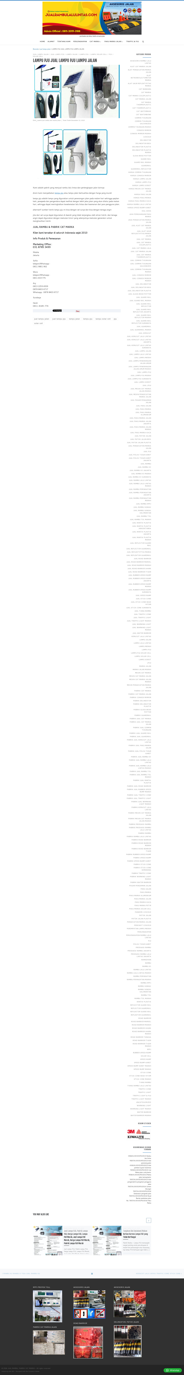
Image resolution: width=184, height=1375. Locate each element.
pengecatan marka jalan (139, 922)
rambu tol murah (142, 998)
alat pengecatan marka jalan (139, 71)
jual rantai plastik (141, 523)
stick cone (145, 1072)
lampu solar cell (142, 656)
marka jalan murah (142, 669)
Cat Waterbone (143, 114)
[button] (173, 1370)
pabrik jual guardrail (140, 736)
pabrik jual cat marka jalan (140, 723)
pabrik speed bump (142, 858)
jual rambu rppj (143, 504)
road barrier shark (141, 1028)
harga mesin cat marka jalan (140, 190)
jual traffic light (142, 617)
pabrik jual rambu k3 (141, 757)
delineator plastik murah (141, 151)
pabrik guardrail (142, 715)
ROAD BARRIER (144, 1018)
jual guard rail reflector (143, 305)
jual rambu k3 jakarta (140, 470)
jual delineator (143, 284)
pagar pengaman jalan (140, 885)
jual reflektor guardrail (138, 555)
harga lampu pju (143, 182)
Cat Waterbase (143, 111)
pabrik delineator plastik (142, 705)
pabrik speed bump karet (139, 861)
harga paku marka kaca (139, 201)
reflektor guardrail (141, 1015)
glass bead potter (142, 156)
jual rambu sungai (142, 507)
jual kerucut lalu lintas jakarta (139, 341)
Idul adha (146, 211)
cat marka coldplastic (140, 96)
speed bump (145, 1059)
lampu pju (59, 193)
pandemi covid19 (143, 912)
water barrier (144, 1112)
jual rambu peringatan (140, 489)
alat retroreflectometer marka (141, 77)
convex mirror (144, 130)
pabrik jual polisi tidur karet (139, 752)
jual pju (147, 451)
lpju (149, 663)
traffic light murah (141, 1099)
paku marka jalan (142, 899)
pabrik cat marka (142, 691)
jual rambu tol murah (140, 519)
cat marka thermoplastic (144, 103)
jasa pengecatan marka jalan (139, 221)
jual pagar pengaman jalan (141, 401)
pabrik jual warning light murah (141, 802)
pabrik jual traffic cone (139, 795)
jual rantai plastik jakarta (141, 533)
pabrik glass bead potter (142, 710)
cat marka (146, 92)
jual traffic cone (142, 614)
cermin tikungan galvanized (143, 122)
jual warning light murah (141, 628)
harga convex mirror (140, 175)
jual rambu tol (144, 516)
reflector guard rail (140, 1005)
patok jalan (145, 915)
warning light (144, 1105)
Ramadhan (146, 960)
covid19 (147, 137)
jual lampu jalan (45, 49)
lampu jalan (145, 640)
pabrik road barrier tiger (141, 850)
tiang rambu (145, 1082)
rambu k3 (146, 966)
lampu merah (145, 646)
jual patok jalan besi (140, 439)
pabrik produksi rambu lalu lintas (140, 828)
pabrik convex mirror (140, 697)
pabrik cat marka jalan (139, 694)
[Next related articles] (148, 1220)
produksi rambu (143, 947)
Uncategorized (143, 1102)
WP (13, 1371)
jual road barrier (142, 558)
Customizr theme (33, 1371)
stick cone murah (142, 1079)
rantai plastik (144, 1002)
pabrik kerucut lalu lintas (141, 808)
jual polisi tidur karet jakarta (140, 459)
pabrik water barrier (140, 882)
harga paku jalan (142, 194)
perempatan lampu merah (139, 928)
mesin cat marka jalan (140, 676)
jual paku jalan (143, 406)
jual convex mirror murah (141, 279)
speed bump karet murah (139, 1066)
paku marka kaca (143, 902)
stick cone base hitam (140, 1076)
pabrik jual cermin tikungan (142, 728)
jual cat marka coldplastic (144, 243)
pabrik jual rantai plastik (142, 781)
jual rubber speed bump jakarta (139, 579)
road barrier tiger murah (142, 1045)
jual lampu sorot (142, 382)
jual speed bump (143, 595)
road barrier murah (141, 1025)
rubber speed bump (142, 1053)
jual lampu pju (144, 372)
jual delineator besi (141, 287)
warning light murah (140, 1109)
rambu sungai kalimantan (144, 990)
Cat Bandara (145, 89)
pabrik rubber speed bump (138, 854)
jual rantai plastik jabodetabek (141, 527)
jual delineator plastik (139, 290)
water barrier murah (141, 1115)
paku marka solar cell (140, 909)
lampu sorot (145, 659)
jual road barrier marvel (138, 562)
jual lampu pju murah (141, 375)
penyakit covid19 (142, 925)
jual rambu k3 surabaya (139, 477)
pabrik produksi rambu (140, 824)
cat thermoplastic (141, 108)
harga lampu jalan (142, 179)
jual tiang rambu (142, 611)
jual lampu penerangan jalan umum (140, 362)
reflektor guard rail (140, 1011)
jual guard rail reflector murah (143, 316)
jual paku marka (143, 409)
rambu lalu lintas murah (139, 973)
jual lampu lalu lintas (140, 354)
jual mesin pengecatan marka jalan (140, 395)
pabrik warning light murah (140, 877)
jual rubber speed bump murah (139, 585)
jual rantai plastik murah (141, 538)
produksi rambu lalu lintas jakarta (141, 955)
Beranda (36, 49)
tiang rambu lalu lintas (139, 1086)
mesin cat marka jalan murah (140, 680)
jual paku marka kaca (140, 432)
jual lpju (147, 385)
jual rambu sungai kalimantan (142, 511)
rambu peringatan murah (139, 979)
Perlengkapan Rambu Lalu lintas (138, 936)
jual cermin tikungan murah (140, 270)
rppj (149, 1049)
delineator (145, 140)
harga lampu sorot (141, 185)
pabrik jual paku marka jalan (140, 746)
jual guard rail (143, 297)
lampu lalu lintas (142, 643)
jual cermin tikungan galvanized (140, 265)
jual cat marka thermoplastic (144, 256)
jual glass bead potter (139, 294)
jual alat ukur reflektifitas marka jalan (141, 233)
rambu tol (146, 995)
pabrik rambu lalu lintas (139, 836)
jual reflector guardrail (138, 549)
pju (149, 941)
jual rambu (146, 464)
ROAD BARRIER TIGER (142, 1040)
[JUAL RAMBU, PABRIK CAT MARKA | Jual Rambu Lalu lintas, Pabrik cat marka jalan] (92, 18)
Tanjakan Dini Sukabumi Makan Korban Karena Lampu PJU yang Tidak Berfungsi (135, 1234)
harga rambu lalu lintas (139, 204)
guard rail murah (142, 162)
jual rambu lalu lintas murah (140, 484)
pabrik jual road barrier (139, 786)
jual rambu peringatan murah (140, 499)
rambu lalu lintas (142, 969)
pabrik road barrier (141, 840)
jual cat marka (144, 239)
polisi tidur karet (142, 944)
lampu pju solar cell (141, 653)
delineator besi (143, 143)
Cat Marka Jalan (143, 99)
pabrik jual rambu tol (140, 771)
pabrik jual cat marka (140, 718)
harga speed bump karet (139, 207)
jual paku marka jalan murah (140, 428)
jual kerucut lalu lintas (139, 336)
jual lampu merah (142, 357)
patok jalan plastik (141, 919)
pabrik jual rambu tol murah (140, 776)
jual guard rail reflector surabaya (141, 322)
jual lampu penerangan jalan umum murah (140, 367)
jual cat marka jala (141, 248)
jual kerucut (145, 333)
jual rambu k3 (144, 467)
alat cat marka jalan (140, 66)
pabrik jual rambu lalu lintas (140, 761)
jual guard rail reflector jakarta (142, 310)
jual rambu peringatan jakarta (140, 493)
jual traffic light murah (139, 621)
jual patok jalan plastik (139, 442)
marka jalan (145, 666)
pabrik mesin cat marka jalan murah (139, 819)
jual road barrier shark (139, 568)
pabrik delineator (142, 701)
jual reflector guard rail (140, 544)
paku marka (145, 892)
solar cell (146, 1056)
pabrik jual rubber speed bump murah (139, 790)
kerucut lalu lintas (141, 636)
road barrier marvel (141, 1021)
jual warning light (141, 624)
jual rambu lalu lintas (140, 480)
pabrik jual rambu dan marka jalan (49, 120)
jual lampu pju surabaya (139, 379)
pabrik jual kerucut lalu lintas (139, 741)
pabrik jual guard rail (140, 733)
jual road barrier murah (139, 565)
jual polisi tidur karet (140, 455)
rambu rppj (146, 983)
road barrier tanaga (141, 1037)
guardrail (146, 165)
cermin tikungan (143, 118)
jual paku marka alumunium (143, 413)
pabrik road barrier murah (141, 844)
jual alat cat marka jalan (141, 226)
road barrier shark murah (141, 1032)
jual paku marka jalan (140, 418)
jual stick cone (143, 599)
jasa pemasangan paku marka (140, 215)
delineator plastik (141, 147)
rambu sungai (144, 986)
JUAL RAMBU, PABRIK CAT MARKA (21, 1368)
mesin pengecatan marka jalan (139, 686)
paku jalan (146, 889)
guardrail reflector (141, 169)
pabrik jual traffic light (139, 798)
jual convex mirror (141, 275)
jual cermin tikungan (140, 260)
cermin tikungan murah (139, 127)
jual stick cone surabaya (138, 607)
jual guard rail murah (140, 300)
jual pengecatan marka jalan (139, 447)
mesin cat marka (143, 673)
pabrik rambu (144, 833)
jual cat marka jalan (141, 251)
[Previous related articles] (143, 1220)
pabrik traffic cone (141, 873)
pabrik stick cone (142, 864)
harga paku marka (142, 198)
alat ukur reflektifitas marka (139, 84)
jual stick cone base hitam (141, 603)
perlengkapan (144, 932)
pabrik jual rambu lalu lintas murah (140, 767)
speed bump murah (142, 1069)
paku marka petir (142, 905)
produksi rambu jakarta (139, 951)
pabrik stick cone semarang (142, 868)
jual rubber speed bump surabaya (139, 591)
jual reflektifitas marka (139, 552)
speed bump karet (142, 1062)
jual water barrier (142, 633)
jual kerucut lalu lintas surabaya (139, 346)
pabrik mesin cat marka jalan (139, 814)
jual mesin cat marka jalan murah (141, 390)
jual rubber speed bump (139, 575)
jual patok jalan (143, 436)
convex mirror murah (140, 133)
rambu (148, 963)
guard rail (146, 159)
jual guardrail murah (140, 330)
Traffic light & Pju (142, 1095)
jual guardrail (144, 326)
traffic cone (145, 1089)
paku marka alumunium (140, 895)
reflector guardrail (141, 1008)
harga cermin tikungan (139, 172)
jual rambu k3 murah (141, 474)
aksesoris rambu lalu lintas (140, 62)
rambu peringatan (142, 976)
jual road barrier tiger (139, 572)
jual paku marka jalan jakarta (140, 422)
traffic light (144, 1092)
